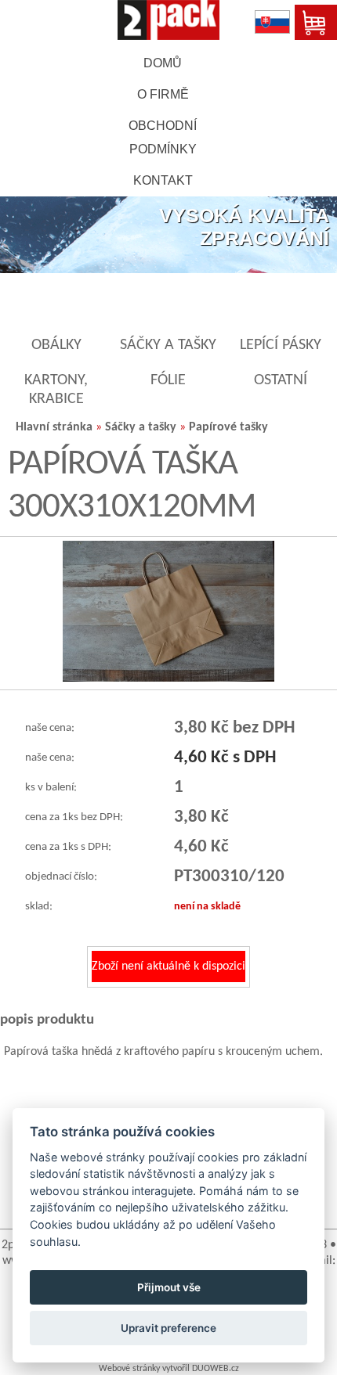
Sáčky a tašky (140, 427)
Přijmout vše (169, 1287)
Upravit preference (168, 1328)
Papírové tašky (228, 427)
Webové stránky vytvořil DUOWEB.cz (169, 1368)
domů (162, 63)
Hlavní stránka (54, 427)
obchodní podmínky (163, 137)
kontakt (163, 180)
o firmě (163, 94)
